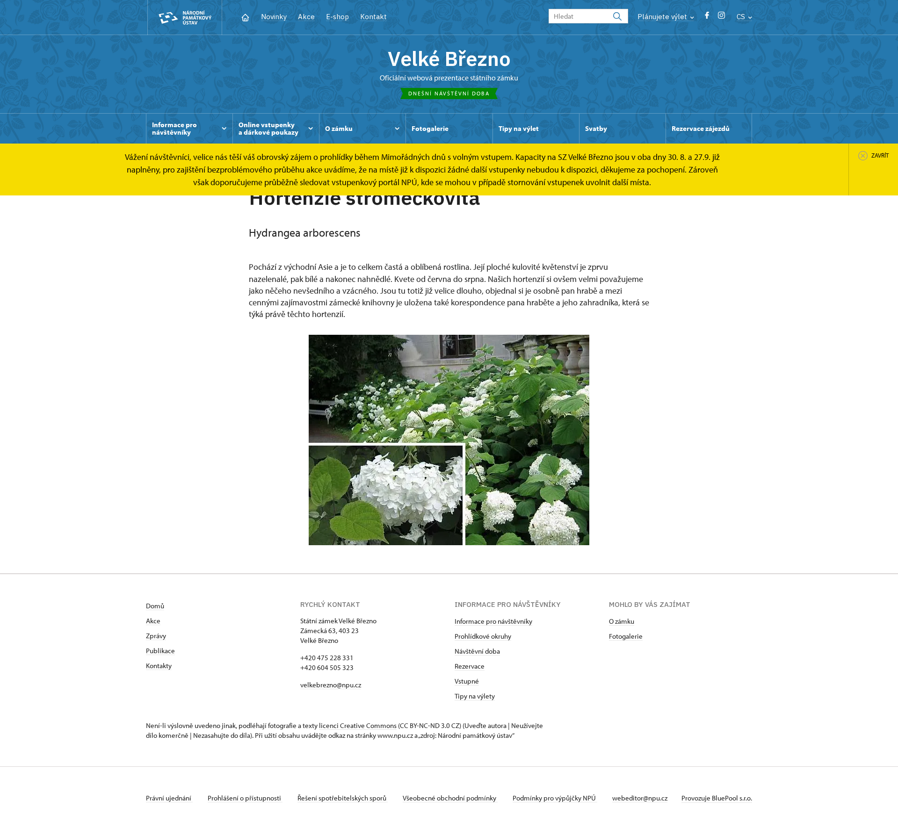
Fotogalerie (626, 636)
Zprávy (156, 635)
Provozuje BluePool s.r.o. (716, 797)
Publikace (160, 650)
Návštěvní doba (477, 651)
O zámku (621, 621)
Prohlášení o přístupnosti (245, 797)
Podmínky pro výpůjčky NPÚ (555, 797)
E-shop (337, 16)
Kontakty (159, 665)
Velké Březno (449, 58)
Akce (306, 16)
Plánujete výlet (663, 16)
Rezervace (470, 666)
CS (742, 16)
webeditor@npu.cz (639, 797)
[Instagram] (721, 17)
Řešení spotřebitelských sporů (342, 797)
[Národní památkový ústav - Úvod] (184, 17)
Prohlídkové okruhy (483, 636)
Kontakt (373, 16)
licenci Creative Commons (358, 725)
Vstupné (467, 681)
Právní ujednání (169, 797)
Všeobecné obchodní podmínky (450, 797)
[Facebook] (706, 17)
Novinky (274, 16)
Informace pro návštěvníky (493, 621)
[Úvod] (245, 16)
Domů (155, 605)
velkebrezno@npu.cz (330, 684)
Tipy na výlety (475, 696)
